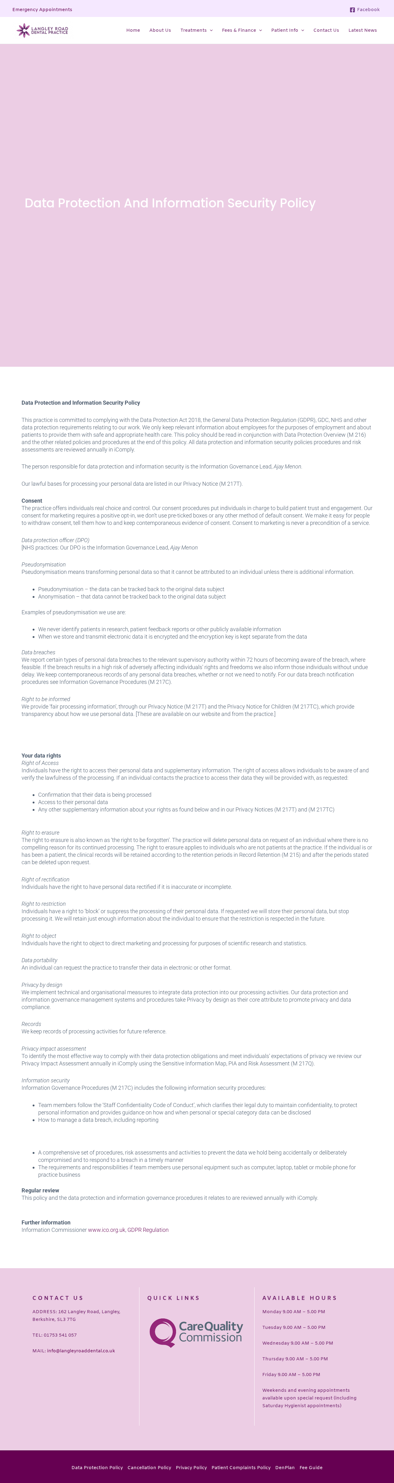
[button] (210, 30)
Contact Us (326, 30)
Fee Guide (311, 1468)
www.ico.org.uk (106, 1230)
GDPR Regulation (148, 1230)
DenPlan (285, 1468)
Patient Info (284, 30)
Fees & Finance (239, 30)
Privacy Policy (191, 1468)
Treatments (193, 30)
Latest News (362, 30)
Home (133, 30)
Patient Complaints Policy (241, 1468)
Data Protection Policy (97, 1468)
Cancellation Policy (149, 1468)
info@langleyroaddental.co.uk (81, 1351)
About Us (160, 30)
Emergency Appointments (42, 10)
